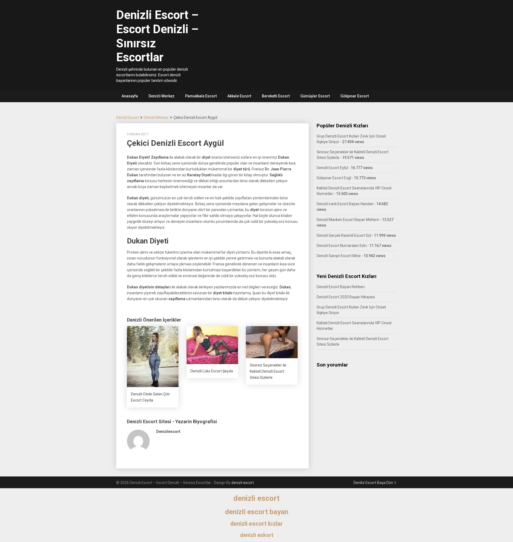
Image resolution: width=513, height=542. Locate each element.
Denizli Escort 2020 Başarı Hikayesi (346, 297)
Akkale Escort (239, 96)
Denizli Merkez (161, 96)
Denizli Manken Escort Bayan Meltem (348, 219)
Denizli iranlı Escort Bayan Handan (345, 204)
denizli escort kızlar (256, 523)
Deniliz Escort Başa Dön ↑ (375, 482)
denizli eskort (256, 535)
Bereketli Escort (276, 96)
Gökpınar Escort (354, 96)
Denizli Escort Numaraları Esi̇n (342, 245)
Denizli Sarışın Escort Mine (339, 256)
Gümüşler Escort (315, 96)
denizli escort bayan (256, 512)
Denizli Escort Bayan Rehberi (341, 287)
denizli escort (242, 482)
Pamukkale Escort (201, 96)
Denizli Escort (127, 117)
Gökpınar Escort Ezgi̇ (334, 178)
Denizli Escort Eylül (332, 168)
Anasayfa (130, 96)
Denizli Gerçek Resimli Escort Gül (344, 235)
